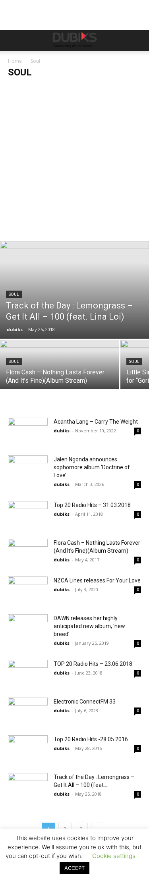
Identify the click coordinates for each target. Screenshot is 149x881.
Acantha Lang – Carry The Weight (96, 421)
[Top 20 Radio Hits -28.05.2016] (28, 749)
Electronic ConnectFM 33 (85, 701)
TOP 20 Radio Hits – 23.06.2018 (93, 664)
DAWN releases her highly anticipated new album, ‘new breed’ (89, 626)
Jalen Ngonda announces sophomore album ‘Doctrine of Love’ (92, 467)
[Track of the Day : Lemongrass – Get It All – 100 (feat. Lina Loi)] (74, 290)
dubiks (15, 329)
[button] (13, 40)
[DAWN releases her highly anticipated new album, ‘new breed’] (28, 628)
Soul (14, 294)
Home (15, 61)
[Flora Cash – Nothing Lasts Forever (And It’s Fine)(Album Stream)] (59, 369)
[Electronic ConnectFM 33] (28, 711)
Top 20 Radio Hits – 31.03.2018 (92, 505)
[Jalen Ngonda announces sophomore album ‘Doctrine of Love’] (28, 469)
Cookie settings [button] (113, 856)
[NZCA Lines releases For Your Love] (28, 590)
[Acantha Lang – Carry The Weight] (28, 431)
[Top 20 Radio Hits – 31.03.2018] (28, 514)
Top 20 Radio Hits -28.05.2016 (91, 739)
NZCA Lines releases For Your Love (97, 580)
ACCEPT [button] (74, 868)
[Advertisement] (74, 162)
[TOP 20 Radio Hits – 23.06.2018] (28, 673)
